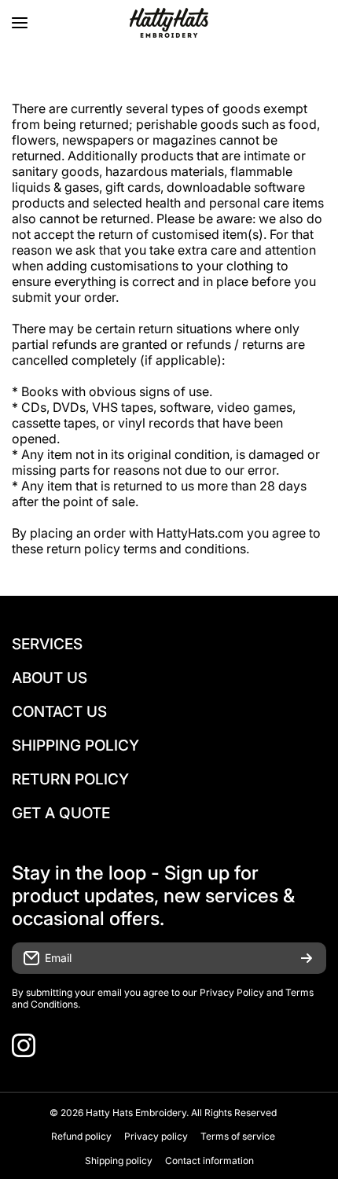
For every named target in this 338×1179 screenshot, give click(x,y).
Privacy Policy (232, 992)
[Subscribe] (306, 958)
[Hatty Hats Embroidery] (169, 23)
